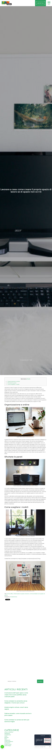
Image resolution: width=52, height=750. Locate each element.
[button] (2, 746)
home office (10, 593)
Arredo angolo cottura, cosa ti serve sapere (16, 708)
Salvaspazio (7, 733)
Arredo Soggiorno (8, 741)
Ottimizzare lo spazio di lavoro (21, 593)
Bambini (6, 737)
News (5, 738)
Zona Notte (7, 743)
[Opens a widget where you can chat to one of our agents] (43, 741)
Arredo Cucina (7, 744)
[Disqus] (25, 619)
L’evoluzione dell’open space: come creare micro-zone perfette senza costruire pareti (16, 694)
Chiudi (28, 379)
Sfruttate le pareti (12, 383)
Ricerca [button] (40, 681)
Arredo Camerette (8, 732)
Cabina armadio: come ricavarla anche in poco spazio (17, 714)
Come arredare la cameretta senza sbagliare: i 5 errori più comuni (15, 702)
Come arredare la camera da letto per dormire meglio (16, 720)
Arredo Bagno (7, 745)
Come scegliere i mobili (13, 384)
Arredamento (13, 596)
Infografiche (7, 740)
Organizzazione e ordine (14, 381)
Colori (5, 736)
